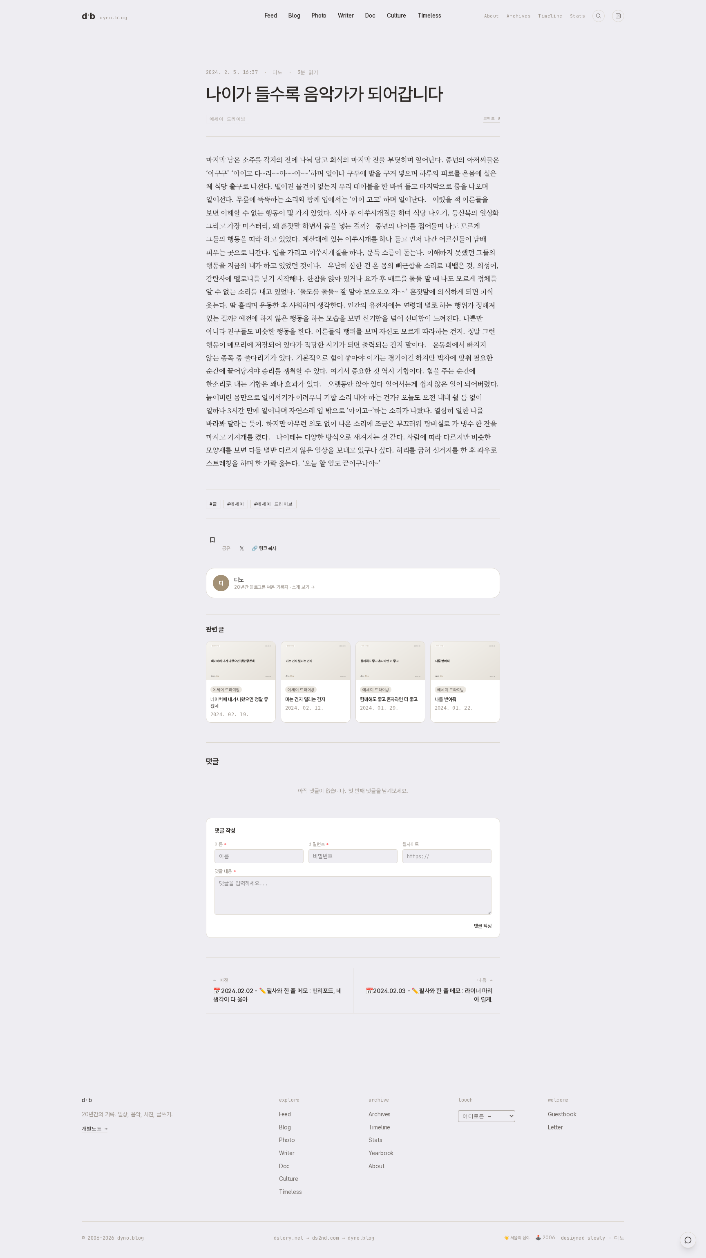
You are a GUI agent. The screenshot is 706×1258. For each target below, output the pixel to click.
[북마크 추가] (212, 539)
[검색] (598, 16)
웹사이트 (410, 844)
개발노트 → (94, 1128)
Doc (370, 15)
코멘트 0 (491, 118)
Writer (346, 15)
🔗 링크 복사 (264, 548)
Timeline (550, 16)
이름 (220, 844)
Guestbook (562, 1114)
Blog (294, 15)
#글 (213, 504)
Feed (271, 15)
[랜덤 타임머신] (618, 16)
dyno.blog (113, 17)
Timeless (429, 15)
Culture (396, 15)
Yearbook (381, 1153)
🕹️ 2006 (545, 1237)
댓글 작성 (483, 926)
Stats (577, 16)
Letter (555, 1127)
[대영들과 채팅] (688, 1240)
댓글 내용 (224, 871)
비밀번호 (318, 844)
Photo (319, 15)
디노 (278, 72)
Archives (519, 16)
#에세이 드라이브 (273, 504)
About (491, 16)
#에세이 (235, 504)
